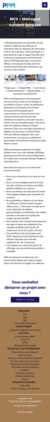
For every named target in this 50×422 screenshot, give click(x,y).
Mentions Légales (25, 412)
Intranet (25, 379)
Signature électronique (25, 376)
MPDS (25, 342)
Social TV (25, 339)
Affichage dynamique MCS (25, 345)
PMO (25, 320)
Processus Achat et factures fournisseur (25, 358)
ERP (25, 314)
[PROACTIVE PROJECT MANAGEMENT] (9, 5)
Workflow (25, 370)
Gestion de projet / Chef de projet (25, 389)
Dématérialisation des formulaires (25, 364)
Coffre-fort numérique (25, 373)
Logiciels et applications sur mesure (25, 330)
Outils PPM (25, 386)
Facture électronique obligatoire (25, 352)
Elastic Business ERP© (25, 336)
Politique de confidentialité (25, 406)
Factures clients (25, 355)
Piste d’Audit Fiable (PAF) (25, 323)
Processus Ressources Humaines (25, 361)
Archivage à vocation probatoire (25, 367)
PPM (25, 317)
